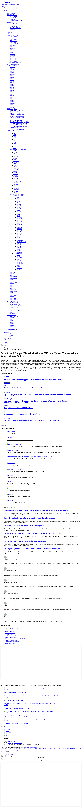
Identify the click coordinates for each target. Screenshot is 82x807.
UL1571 (12, 97)
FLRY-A (19, 205)
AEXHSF (16, 156)
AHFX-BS (16, 175)
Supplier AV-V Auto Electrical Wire (18, 408)
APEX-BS (16, 191)
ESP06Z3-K (13, 58)
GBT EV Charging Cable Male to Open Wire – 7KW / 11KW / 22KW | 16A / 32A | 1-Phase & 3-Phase (33, 452)
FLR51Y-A (20, 239)
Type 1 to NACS (14, 127)
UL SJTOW (13, 289)
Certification (10, 335)
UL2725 (12, 326)
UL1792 (12, 107)
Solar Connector (11, 33)
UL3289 (12, 100)
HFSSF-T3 (16, 178)
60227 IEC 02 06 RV (15, 304)
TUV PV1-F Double (15, 28)
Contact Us (7, 342)
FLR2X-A (19, 250)
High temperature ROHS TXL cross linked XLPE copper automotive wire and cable (29, 458)
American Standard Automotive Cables (20, 132)
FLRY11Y (19, 268)
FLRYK (19, 204)
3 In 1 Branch (13, 38)
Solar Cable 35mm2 (10, 631)
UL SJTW (12, 288)
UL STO (12, 294)
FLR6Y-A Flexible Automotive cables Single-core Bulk (21, 484)
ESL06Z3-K (13, 57)
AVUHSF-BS (17, 165)
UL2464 (12, 318)
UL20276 (12, 320)
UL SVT (12, 279)
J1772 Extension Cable (16, 120)
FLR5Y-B (19, 218)
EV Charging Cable (12, 109)
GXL (14, 138)
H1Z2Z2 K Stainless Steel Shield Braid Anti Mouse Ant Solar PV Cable (25, 471)
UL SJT (12, 284)
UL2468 (12, 67)
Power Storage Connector (17, 750)
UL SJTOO (13, 286)
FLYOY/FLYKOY (21, 242)
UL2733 (12, 328)
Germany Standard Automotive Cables (20, 194)
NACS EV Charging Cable (17, 129)
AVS (14, 159)
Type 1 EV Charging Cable (17, 114)
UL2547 (12, 322)
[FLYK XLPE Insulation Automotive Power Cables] (9, 438)
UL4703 (12, 29)
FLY (18, 197)
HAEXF (15, 177)
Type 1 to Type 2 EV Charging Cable (19, 123)
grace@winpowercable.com (15, 743)
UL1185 (12, 80)
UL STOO (13, 295)
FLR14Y (19, 236)
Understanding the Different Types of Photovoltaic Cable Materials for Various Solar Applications (36, 510)
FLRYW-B (19, 213)
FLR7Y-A (19, 224)
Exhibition (9, 333)
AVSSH (15, 166)
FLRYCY (19, 269)
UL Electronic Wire (12, 70)
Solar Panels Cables (10, 643)
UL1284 (12, 81)
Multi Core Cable (17, 253)
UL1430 (12, 96)
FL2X (18, 210)
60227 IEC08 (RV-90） (16, 305)
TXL (14, 136)
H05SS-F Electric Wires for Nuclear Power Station (20, 477)
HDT (14, 140)
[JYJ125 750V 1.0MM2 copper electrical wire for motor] (5, 385)
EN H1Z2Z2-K (14, 25)
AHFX (15, 172)
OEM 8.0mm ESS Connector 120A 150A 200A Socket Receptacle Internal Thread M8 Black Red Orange (34, 446)
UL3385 (12, 85)
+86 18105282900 (12, 741)
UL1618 (12, 98)
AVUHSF (16, 161)
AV (14, 153)
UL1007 (12, 49)
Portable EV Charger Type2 (17, 113)
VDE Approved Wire (12, 301)
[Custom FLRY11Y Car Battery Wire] (10, 500)
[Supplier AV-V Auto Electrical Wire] (6, 405)
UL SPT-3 (12, 275)
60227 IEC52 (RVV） (16, 309)
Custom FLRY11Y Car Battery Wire (16, 502)
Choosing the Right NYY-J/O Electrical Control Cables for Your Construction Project (32, 549)
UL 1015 (12, 51)
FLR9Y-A (19, 227)
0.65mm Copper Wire (10, 637)
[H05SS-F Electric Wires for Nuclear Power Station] (10, 475)
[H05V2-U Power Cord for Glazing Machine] (10, 488)
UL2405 (12, 323)
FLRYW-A (19, 208)
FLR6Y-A (19, 220)
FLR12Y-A (20, 231)
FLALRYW (20, 247)
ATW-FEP (16, 169)
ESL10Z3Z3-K (14, 61)
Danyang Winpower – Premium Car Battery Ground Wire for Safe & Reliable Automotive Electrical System (36, 401)
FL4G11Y (19, 262)
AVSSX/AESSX (17, 181)
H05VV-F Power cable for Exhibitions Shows (18, 496)
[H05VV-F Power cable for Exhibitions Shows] (10, 494)
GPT (14, 135)
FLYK (18, 203)
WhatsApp (10, 754)
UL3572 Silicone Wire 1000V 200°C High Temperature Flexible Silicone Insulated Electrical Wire (37, 395)
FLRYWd (19, 211)
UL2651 (12, 68)
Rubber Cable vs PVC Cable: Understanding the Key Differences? (25, 541)
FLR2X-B (19, 252)
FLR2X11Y (20, 263)
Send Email (3, 753)
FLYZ (18, 259)
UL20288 (12, 74)
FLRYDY (19, 245)
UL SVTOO (13, 282)
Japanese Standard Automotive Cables (20, 149)
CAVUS (15, 184)
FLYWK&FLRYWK (22, 240)
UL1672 (12, 103)
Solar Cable (10, 22)
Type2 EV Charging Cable (17, 116)
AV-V (14, 155)
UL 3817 (12, 54)
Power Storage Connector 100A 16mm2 (43, 748)
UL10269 (12, 45)
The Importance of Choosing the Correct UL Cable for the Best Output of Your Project (32, 533)
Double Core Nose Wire (11, 636)
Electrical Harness (11, 315)
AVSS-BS (16, 190)
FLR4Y (19, 214)
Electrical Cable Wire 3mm (12, 630)
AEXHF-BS (16, 187)
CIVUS (15, 164)
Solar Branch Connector (13, 35)
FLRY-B (19, 207)
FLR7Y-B (19, 226)
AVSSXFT (16, 152)
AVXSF (15, 158)
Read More (7, 383)
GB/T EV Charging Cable (17, 119)
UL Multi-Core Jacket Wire (14, 65)
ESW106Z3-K (14, 59)
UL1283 (12, 88)
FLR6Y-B (19, 221)
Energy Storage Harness (13, 64)
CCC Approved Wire (12, 302)
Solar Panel (10, 32)
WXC (14, 145)
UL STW (12, 297)
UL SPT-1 (12, 272)
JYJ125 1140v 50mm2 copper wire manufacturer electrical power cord (33, 379)
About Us (6, 332)
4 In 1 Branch (13, 39)
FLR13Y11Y (20, 258)
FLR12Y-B (19, 233)
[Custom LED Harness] (11, 431)
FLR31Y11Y (20, 266)
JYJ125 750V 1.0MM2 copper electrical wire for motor (26, 388)
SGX (14, 146)
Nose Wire (9, 331)
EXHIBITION (7, 336)
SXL (14, 139)
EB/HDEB (16, 182)
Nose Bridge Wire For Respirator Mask (15, 638)
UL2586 (12, 325)
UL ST (12, 292)
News (5, 339)
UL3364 (12, 101)
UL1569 (12, 87)
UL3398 (12, 93)
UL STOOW (13, 299)
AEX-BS (15, 185)
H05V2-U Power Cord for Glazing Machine (18, 490)
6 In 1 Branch (13, 42)
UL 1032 (12, 55)
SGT (14, 142)
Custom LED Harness (13, 433)
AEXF (15, 171)
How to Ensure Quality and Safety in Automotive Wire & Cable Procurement (29, 518)
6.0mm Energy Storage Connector (9, 748)
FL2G (18, 249)
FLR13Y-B (19, 234)
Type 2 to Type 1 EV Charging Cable (19, 126)
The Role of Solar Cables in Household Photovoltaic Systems (24, 526)
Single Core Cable (18, 195)
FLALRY (19, 246)
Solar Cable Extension (16, 17)
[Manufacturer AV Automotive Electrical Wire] (5, 412)
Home (5, 10)
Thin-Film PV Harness (16, 19)
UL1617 (12, 94)
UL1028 (12, 75)
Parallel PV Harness (15, 16)
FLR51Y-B (19, 237)
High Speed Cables (12, 329)
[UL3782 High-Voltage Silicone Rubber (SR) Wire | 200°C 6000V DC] (11, 463)
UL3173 (12, 104)
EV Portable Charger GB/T (17, 110)
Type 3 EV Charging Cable (17, 117)
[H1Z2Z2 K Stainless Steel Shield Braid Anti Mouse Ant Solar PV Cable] (15, 469)
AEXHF (15, 151)
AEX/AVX (16, 168)
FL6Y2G (19, 265)
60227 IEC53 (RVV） (16, 307)
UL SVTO (13, 281)
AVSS (15, 162)
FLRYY (19, 256)
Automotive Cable (11, 130)
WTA (14, 148)
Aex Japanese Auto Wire (11, 628)
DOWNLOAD (8, 338)
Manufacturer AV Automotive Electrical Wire (23, 414)
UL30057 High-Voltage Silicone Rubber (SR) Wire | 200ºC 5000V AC (32, 421)
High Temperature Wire (11, 640)
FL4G (18, 216)
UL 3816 (12, 52)
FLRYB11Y (20, 260)
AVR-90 (12, 313)
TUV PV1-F (13, 23)
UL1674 (12, 78)
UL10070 (12, 71)
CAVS (15, 179)
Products (6, 12)
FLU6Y (19, 223)
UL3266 (12, 72)
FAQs (5, 341)
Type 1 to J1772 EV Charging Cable (19, 122)
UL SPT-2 (12, 273)
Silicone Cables (11, 13)
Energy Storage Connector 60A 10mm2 (63, 748)
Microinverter (10, 30)
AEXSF (15, 174)
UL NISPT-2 (13, 278)
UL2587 (12, 106)
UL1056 (12, 77)
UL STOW (13, 298)
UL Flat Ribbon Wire (12, 316)
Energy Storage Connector (13, 62)
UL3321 (12, 90)
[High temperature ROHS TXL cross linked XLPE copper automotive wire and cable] (30, 456)
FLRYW (19, 201)
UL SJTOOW (13, 291)
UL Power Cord (11, 271)
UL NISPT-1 (13, 276)
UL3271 (12, 84)
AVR (11, 312)
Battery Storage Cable (12, 44)
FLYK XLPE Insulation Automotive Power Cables (20, 440)
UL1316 (12, 91)
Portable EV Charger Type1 (17, 111)
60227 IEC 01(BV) (15, 310)
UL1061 (12, 83)
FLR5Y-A (19, 217)
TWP (14, 133)
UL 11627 (12, 48)
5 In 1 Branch (13, 41)
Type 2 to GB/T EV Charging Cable (19, 124)
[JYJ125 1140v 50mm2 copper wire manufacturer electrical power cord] (7, 376)
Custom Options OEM (16, 20)
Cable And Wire (9, 634)
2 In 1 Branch (13, 36)
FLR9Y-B (19, 229)
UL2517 (12, 319)
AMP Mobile (33, 747)
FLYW (18, 200)
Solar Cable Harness (12, 15)
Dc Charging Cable (10, 633)
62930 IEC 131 (14, 26)
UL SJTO (12, 285)
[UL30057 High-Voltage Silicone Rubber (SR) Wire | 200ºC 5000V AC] (8, 418)
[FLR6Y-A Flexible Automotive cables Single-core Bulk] (10, 481)
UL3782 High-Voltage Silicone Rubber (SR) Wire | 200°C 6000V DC (25, 465)
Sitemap (27, 747)
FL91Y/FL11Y (20, 243)
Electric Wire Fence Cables (12, 641)
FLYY (18, 198)
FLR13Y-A (20, 230)
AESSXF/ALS (17, 188)
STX (14, 143)
